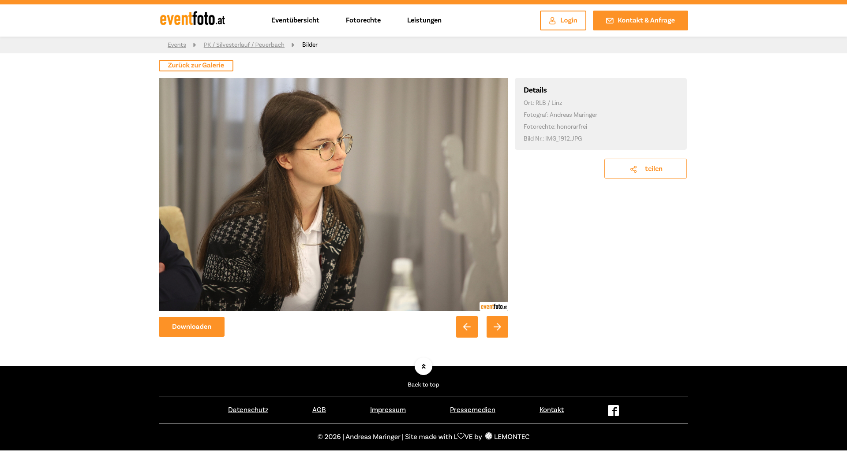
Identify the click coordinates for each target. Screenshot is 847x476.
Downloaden (191, 327)
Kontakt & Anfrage (646, 20)
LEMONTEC (511, 437)
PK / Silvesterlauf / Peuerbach (244, 45)
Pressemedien (472, 409)
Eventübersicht (295, 20)
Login (568, 20)
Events (177, 45)
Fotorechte (363, 20)
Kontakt (552, 409)
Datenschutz (248, 409)
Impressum (388, 409)
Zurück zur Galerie (196, 65)
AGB (319, 409)
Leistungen (424, 20)
